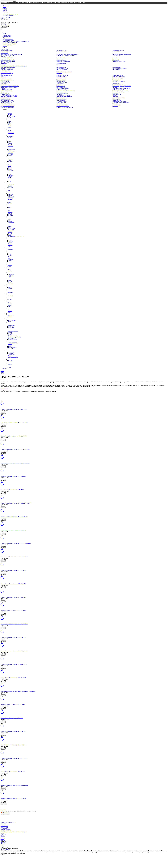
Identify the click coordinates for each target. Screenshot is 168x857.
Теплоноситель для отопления (7, 107)
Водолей (10, 288)
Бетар (9, 282)
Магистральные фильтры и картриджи (121, 88)
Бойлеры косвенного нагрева (7, 55)
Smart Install (11, 229)
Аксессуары (59, 73)
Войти (2, 17)
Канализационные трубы (62, 68)
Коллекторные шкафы (5, 99)
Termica (10, 242)
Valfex (9, 253)
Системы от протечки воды (119, 91)
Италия (10, 299)
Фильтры (115, 87)
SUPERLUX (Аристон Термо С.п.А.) (16, 236)
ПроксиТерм (11, 327)
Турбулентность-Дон (13, 357)
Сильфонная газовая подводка (119, 101)
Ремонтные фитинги (117, 69)
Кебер (9, 302)
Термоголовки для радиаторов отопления (122, 86)
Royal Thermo (11, 222)
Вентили (114, 57)
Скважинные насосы (61, 77)
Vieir (9, 258)
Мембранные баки (5, 84)
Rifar (9, 219)
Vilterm (9, 260)
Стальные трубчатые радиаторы (8, 61)
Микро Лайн (11, 315)
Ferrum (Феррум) (12, 151)
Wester (9, 266)
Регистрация (7, 17)
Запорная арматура (61, 86)
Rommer (10, 221)
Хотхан (10, 364)
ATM (9, 117)
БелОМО (10, 281)
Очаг (9, 321)
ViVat (9, 261)
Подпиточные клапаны (62, 102)
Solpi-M (10, 230)
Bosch (9, 126)
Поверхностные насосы (62, 82)
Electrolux (10, 144)
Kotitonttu (10, 187)
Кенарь (10, 304)
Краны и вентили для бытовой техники (65, 90)
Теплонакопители (116, 55)
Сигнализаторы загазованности (10, 42)
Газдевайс (10, 292)
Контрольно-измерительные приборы (121, 102)
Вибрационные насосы (118, 75)
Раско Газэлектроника (13, 331)
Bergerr (10, 124)
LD (9, 190)
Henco (9, 167)
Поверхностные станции (62, 75)
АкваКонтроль (11, 274)
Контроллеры (4, 63)
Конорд (10, 306)
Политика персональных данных (10, 14)
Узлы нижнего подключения (119, 61)
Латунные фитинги (117, 67)
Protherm (10, 214)
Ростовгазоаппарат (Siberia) (14, 337)
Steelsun (10, 232)
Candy (9, 130)
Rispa (9, 220)
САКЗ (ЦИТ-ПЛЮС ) (13, 342)
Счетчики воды (60, 83)
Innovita (10, 176)
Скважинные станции (61, 76)
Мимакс (10, 316)
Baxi (9, 123)
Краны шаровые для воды (62, 91)
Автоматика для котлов (8, 40)
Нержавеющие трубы (61, 67)
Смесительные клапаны (118, 84)
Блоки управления (117, 94)
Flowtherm (10, 154)
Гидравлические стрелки (6, 102)
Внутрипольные (60, 58)
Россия (9, 334)
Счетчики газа (4, 83)
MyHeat (10, 199)
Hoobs (9, 168)
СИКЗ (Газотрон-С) (12, 347)
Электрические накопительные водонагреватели (67, 54)
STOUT (10, 233)
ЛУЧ (9, 312)
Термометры (115, 106)
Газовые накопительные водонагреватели (122, 54)
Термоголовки (116, 60)
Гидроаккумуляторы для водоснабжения (10, 86)
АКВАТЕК (10, 275)
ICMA (9, 174)
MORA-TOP (11, 196)
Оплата (4, 7)
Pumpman (10, 215)
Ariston (9, 115)
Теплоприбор (11, 354)
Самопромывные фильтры (118, 89)
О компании (6, 5)
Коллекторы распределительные (8, 104)
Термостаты (3, 64)
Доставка (5, 8)
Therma (10, 243)
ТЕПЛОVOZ (11, 352)
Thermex (10, 245)
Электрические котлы (61, 50)
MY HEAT (10, 197)
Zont (9, 269)
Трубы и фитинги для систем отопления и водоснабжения (16, 41)
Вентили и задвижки (61, 89)
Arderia (10, 113)
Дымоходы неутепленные (6, 89)
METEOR (10, 194)
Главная (2, 371)
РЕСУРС (10, 333)
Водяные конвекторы (61, 57)
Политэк (10, 326)
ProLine (10, 213)
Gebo (9, 160)
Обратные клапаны (61, 100)
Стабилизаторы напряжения (9, 43)
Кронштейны (116, 58)
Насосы (5, 46)
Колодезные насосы (61, 80)
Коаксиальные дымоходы (6, 90)
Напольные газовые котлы (6, 50)
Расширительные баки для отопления (9, 87)
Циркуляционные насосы (6, 75)
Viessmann (10, 259)
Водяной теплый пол (8, 44)
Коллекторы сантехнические (7, 100)
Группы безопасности (61, 99)
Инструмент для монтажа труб (119, 68)
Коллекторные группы (6, 71)
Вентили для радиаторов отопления (65, 107)
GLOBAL (10, 161)
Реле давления (116, 80)
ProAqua (10, 212)
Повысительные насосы (6, 79)
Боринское (10, 283)
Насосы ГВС (3, 76)
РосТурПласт (11, 338)
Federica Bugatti (11, 149)
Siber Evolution (11, 228)
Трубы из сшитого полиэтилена (8, 67)
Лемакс (10, 311)
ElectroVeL (10, 146)
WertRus (10, 265)
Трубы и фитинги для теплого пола (64, 71)
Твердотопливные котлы (118, 50)
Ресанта (10, 332)
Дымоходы (3, 88)
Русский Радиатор (12, 339)
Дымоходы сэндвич (5, 93)
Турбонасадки (4, 91)
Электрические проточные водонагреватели (66, 55)
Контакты (5, 11)
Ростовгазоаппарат (12, 335)
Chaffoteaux (11, 131)
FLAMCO (10, 153)
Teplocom (10, 241)
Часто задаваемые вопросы (9, 15)
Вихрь (9, 287)
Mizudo (10, 195)
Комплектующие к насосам (119, 76)
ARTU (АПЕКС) (12, 116)
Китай (9, 305)
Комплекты (115, 96)
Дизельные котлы (116, 51)
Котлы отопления (7, 36)
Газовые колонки (7, 35)
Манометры (115, 103)
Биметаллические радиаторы (7, 58)
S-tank (9, 226)
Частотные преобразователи (119, 81)
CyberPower (11, 133)
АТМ (9, 276)
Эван (9, 367)
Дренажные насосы (61, 79)
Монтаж (5, 10)
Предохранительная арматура (7, 106)
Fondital (10, 155)
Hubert (9, 169)
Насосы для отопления (6, 77)
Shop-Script (3, 842)
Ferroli (9, 150)
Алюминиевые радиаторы (6, 57)
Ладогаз (10, 309)
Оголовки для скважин (118, 79)
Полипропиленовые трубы (7, 69)
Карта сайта (3, 823)
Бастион (10, 280)
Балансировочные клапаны (63, 88)
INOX (9, 177)
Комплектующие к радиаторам (63, 61)
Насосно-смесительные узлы (7, 73)
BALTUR (10, 122)
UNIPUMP (10, 249)
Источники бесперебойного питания (9, 95)
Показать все (3, 803)
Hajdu (9, 166)
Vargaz (9, 255)
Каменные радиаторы (61, 60)
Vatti (9, 256)
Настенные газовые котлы (6, 51)
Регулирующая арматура (62, 104)
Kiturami (10, 186)
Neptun (9, 203)
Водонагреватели (7, 37)
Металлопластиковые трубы (7, 68)
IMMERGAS (11, 175)
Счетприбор (11, 348)
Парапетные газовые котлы (63, 51)
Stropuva (10, 235)
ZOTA (9, 271)
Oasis (9, 207)
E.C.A (9, 141)
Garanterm (10, 159)
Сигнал (10, 346)
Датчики (58, 64)
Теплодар (10, 353)
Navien (9, 202)
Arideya (10, 114)
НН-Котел (3, 843)
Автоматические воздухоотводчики (65, 96)
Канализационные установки (7, 80)
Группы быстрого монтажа (7, 103)
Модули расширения (61, 63)
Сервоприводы (116, 83)
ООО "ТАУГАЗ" (12, 320)
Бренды (2, 372)
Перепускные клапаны (62, 101)
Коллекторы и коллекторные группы (9, 96)
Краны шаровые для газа (62, 93)
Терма (9, 355)
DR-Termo (10, 137)
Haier (9, 164)
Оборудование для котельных (7, 101)
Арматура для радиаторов (62, 87)
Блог (2, 844)
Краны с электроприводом (118, 97)
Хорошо (2, 854)
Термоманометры (116, 104)
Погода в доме (11, 325)
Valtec (9, 254)
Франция (10, 360)
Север (9, 345)
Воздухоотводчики (61, 97)
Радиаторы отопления (8, 39)
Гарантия (5, 9)
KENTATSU (11, 184)
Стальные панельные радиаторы (8, 60)
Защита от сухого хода (118, 77)
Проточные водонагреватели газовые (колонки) (11, 54)
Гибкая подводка (116, 99)
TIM (9, 246)
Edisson (10, 143)
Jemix (9, 181)
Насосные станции (5, 81)
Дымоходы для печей (5, 94)
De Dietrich (10, 136)
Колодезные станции (5, 82)
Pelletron (10, 210)
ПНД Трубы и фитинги (62, 69)
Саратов (10, 344)
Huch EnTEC (11, 170)
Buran (9, 127)
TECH (9, 240)
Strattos (9, 234)
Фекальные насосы (61, 81)
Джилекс (10, 295)
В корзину (3, 413)
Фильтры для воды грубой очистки (120, 90)
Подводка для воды (117, 100)
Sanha (9, 227)
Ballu (9, 121)
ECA (9, 142)
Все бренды (5, 368)
